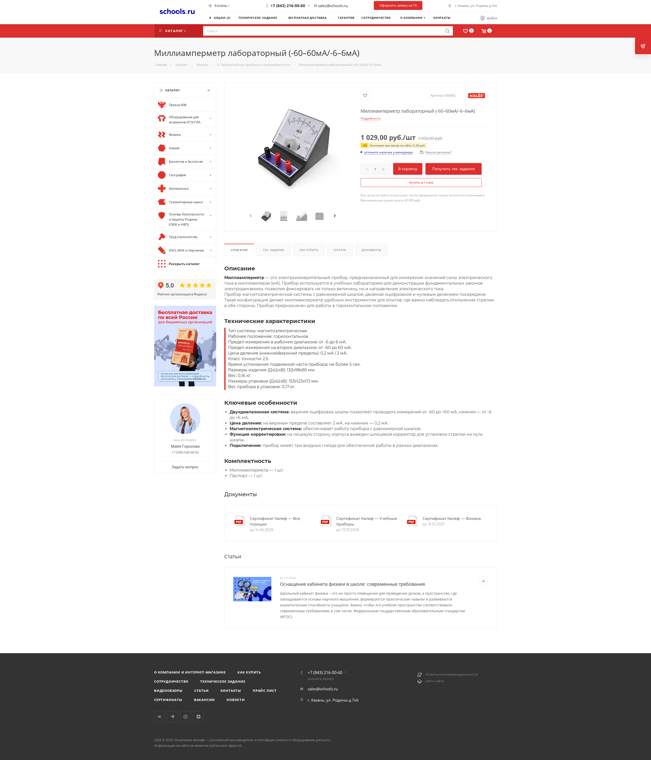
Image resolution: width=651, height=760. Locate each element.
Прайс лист (265, 690)
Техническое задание (222, 681)
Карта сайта (434, 681)
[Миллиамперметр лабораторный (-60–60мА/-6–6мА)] (292, 147)
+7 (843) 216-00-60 (288, 5)
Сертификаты (168, 699)
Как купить (309, 250)
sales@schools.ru (333, 5)
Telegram (172, 716)
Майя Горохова (185, 446)
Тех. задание (273, 250)
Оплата (340, 250)
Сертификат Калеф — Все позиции (275, 521)
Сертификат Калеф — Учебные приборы (366, 521)
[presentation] (250, 216)
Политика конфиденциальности (451, 674)
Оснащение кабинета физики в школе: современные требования (352, 584)
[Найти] (447, 31)
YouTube (185, 716)
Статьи (201, 690)
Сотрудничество (171, 681)
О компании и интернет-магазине (190, 672)
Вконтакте (159, 716)
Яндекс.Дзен (198, 716)
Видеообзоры (168, 690)
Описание (239, 250)
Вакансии (204, 699)
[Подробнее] (483, 581)
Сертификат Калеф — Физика (451, 518)
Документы (371, 250)
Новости (236, 699)
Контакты (230, 690)
